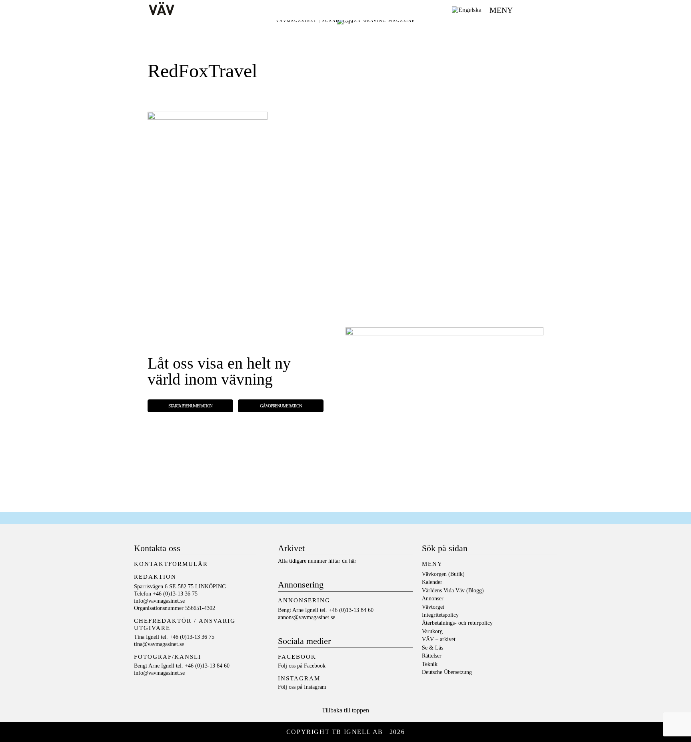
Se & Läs (432, 648)
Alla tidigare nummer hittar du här (317, 561)
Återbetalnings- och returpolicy (457, 623)
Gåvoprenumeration (281, 405)
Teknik (429, 664)
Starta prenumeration (190, 405)
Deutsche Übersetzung (447, 672)
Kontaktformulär (171, 564)
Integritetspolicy (440, 615)
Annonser (432, 599)
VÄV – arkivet (438, 639)
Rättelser (431, 656)
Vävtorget (433, 607)
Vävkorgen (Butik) (443, 574)
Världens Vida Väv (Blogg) (453, 591)
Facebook (315, 666)
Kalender (432, 582)
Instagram (315, 687)
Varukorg (432, 631)
